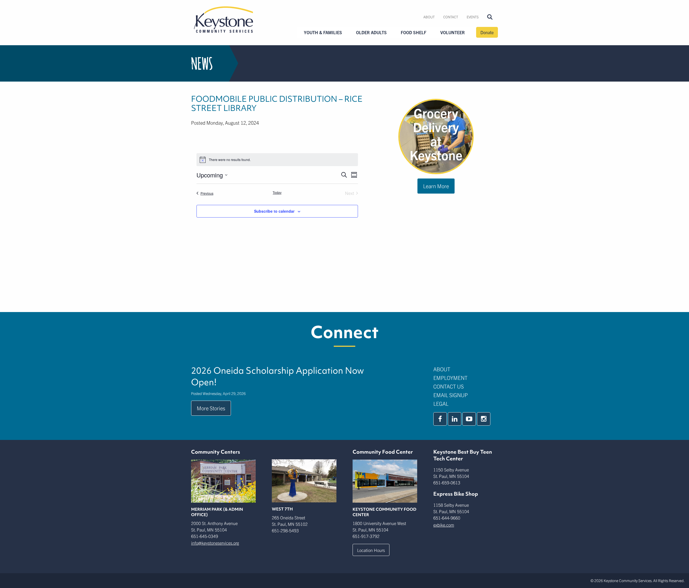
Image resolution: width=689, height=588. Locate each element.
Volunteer (452, 32)
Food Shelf (413, 32)
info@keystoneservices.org (215, 542)
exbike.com (443, 524)
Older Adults (371, 32)
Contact (450, 17)
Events (473, 17)
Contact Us (448, 386)
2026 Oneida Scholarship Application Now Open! (277, 376)
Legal (440, 403)
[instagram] (483, 419)
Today (277, 192)
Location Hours (371, 550)
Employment (450, 377)
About (429, 17)
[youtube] (469, 419)
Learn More (436, 186)
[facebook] (440, 419)
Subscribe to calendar (274, 211)
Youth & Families (323, 32)
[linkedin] (454, 419)
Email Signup (450, 394)
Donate (487, 32)
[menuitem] (429, 17)
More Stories (211, 408)
